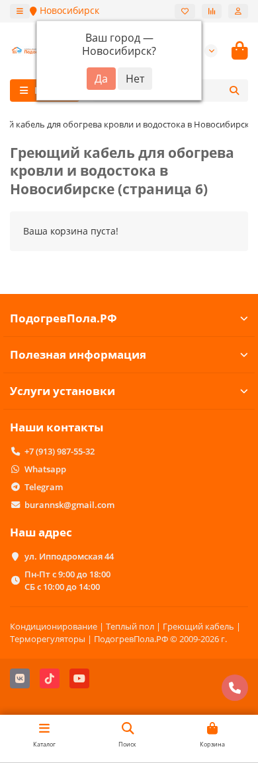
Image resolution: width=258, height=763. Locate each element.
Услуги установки (62, 390)
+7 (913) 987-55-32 (59, 451)
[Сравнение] (212, 11)
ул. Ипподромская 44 (69, 556)
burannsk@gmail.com (69, 505)
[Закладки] (185, 11)
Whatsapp (45, 469)
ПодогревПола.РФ (63, 318)
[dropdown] (20, 11)
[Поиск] (234, 90)
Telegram (43, 487)
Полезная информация (78, 354)
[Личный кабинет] (238, 11)
